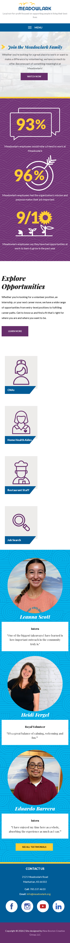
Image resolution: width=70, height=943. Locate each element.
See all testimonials (34, 847)
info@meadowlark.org (39, 894)
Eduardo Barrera (35, 808)
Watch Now (34, 76)
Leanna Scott (35, 616)
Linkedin (58, 906)
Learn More (15, 331)
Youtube (43, 906)
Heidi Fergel (35, 714)
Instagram (27, 906)
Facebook (12, 906)
